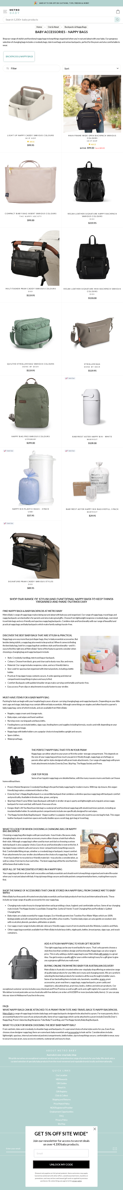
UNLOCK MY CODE (61, 1164)
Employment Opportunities (61, 1112)
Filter (14, 68)
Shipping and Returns (61, 1099)
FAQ (61, 1116)
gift (72, 957)
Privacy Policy (61, 1120)
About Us (61, 1087)
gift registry (104, 954)
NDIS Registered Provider (61, 1108)
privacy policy (77, 1181)
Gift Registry (61, 1091)
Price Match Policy (62, 1104)
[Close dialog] (95, 1129)
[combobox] (59, 19)
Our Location (61, 1075)
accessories (73, 1032)
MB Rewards (61, 1079)
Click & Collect (61, 1095)
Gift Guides (62, 1083)
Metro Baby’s (8, 1013)
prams (102, 979)
